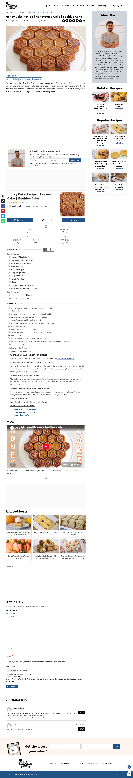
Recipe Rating (11, 610)
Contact (65, 5)
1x (45, 249)
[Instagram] (118, 5)
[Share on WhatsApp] (3, 221)
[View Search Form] (126, 5)
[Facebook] (114, 5)
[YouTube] (122, 5)
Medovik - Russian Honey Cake (25, 409)
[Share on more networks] (80, 20)
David (10, 21)
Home (8, 12)
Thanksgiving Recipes (25, 12)
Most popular (103, 5)
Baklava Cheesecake (21, 415)
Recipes (46, 5)
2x (48, 249)
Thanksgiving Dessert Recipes (43, 12)
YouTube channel (109, 60)
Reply (81, 713)
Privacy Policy (107, 763)
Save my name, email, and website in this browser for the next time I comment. (37, 662)
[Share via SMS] (73, 20)
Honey (10, 566)
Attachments (10, 667)
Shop (55, 5)
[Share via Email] (70, 20)
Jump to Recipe (12, 79)
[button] (6, 76)
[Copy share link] (77, 20)
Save (75, 220)
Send (116, 746)
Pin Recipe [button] (49, 220)
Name (10, 648)
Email (10, 656)
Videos (90, 5)
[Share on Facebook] (63, 20)
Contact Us (92, 763)
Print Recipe (22, 220)
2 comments (36, 79)
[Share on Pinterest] (66, 20)
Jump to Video (25, 79)
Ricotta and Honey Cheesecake (25, 412)
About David (78, 5)
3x (52, 249)
